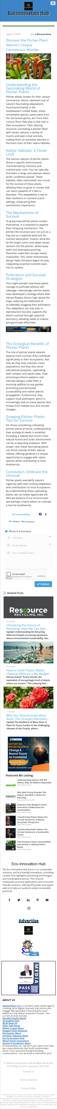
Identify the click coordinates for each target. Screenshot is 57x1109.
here (35, 1107)
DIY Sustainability (21, 514)
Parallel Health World (14, 1018)
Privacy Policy (28, 1088)
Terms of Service (28, 1079)
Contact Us (28, 1071)
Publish (44, 584)
